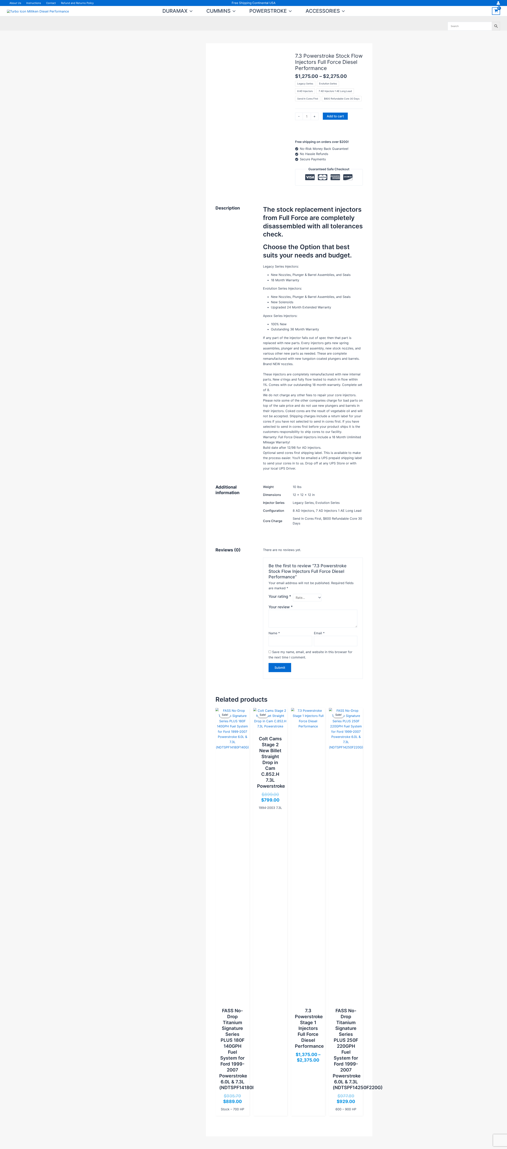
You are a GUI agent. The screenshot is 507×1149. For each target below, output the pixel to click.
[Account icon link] (498, 3)
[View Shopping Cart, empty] (496, 11)
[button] (190, 11)
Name (274, 633)
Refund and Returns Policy (77, 3)
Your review (281, 607)
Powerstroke (268, 11)
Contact (51, 3)
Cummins (218, 11)
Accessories (323, 11)
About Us (15, 3)
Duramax (175, 11)
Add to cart (335, 116)
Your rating (280, 596)
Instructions (33, 3)
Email (319, 633)
